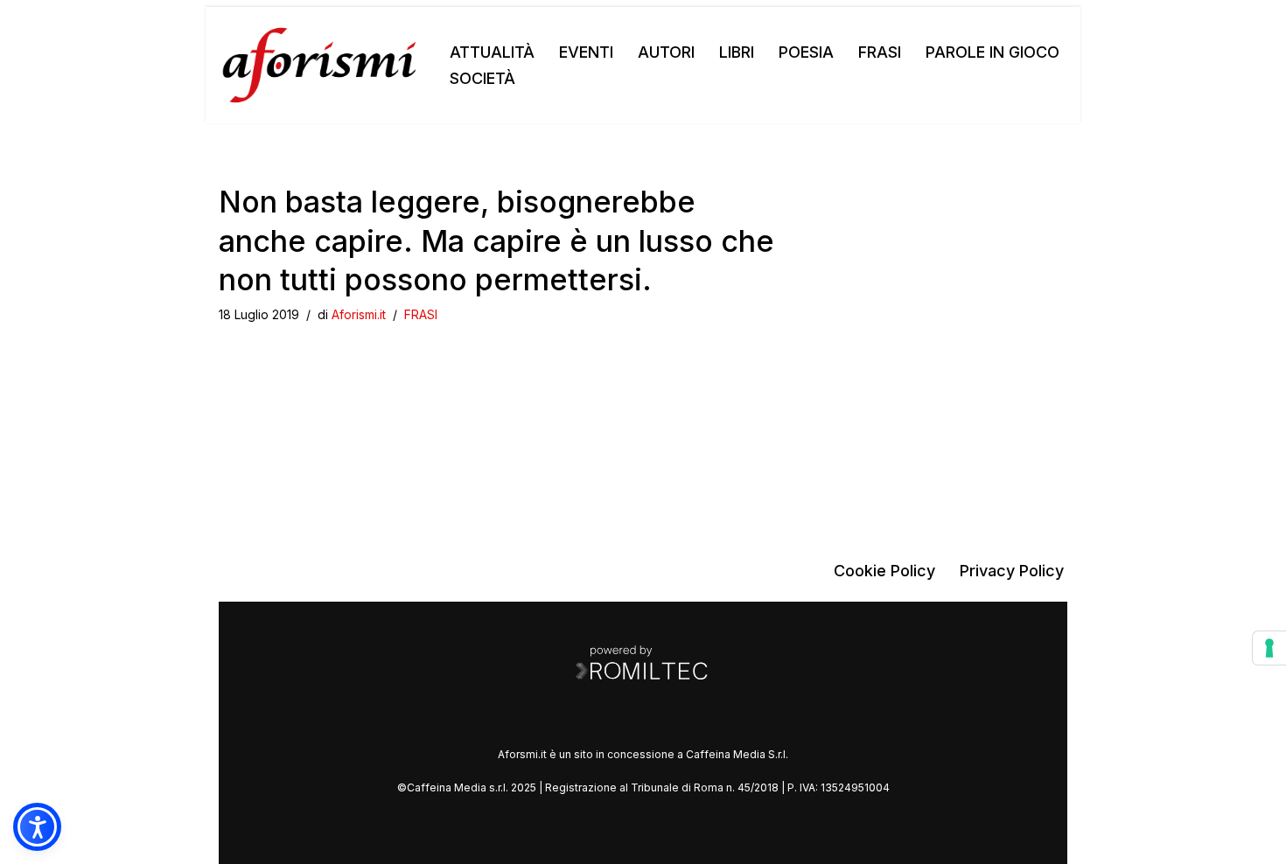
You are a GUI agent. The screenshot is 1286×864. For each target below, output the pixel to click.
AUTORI (666, 52)
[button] (37, 827)
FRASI (879, 52)
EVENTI (586, 52)
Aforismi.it (359, 314)
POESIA (806, 52)
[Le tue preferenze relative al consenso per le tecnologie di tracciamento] (1269, 648)
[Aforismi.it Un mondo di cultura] (319, 65)
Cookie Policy (884, 570)
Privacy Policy (1012, 570)
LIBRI (736, 52)
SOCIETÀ (482, 78)
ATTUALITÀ (492, 52)
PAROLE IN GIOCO (992, 52)
